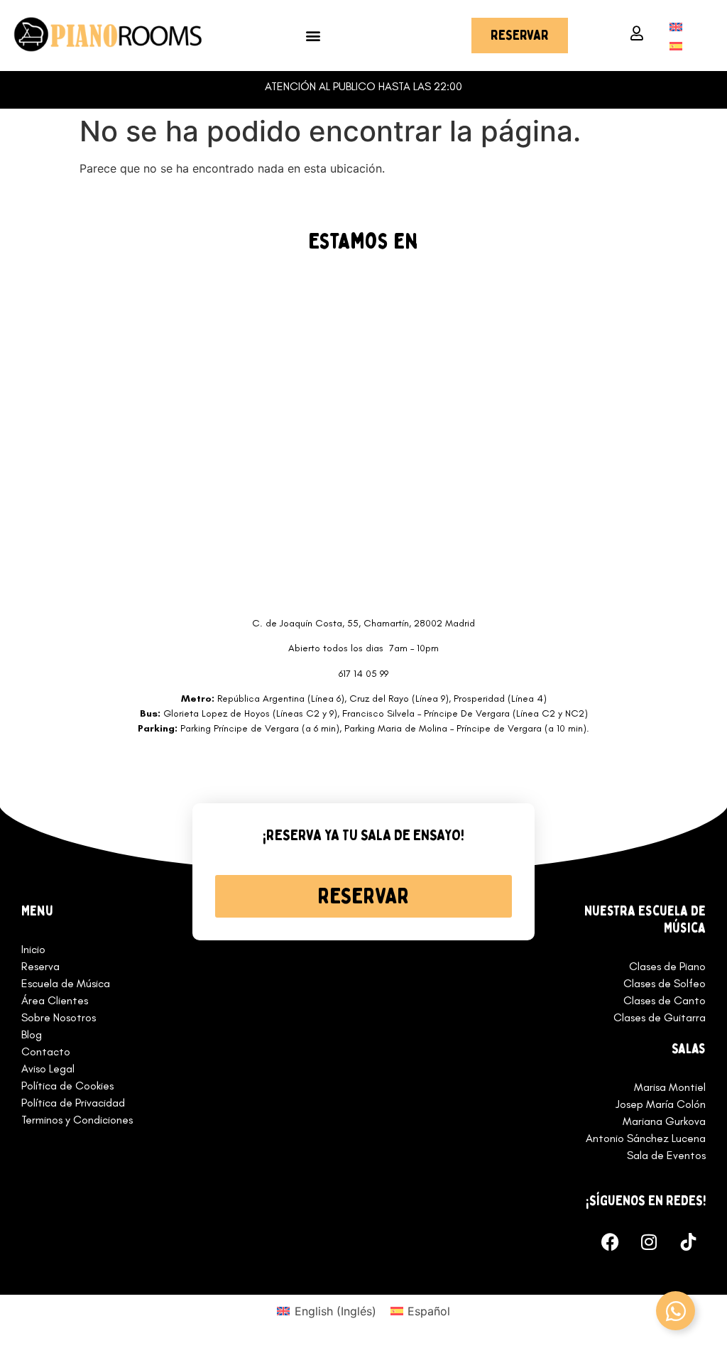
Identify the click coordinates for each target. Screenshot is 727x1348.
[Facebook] (610, 1241)
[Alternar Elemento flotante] (675, 1310)
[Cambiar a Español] (675, 45)
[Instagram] (649, 1241)
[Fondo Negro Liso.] (688, 1241)
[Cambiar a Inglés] (675, 26)
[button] (313, 36)
